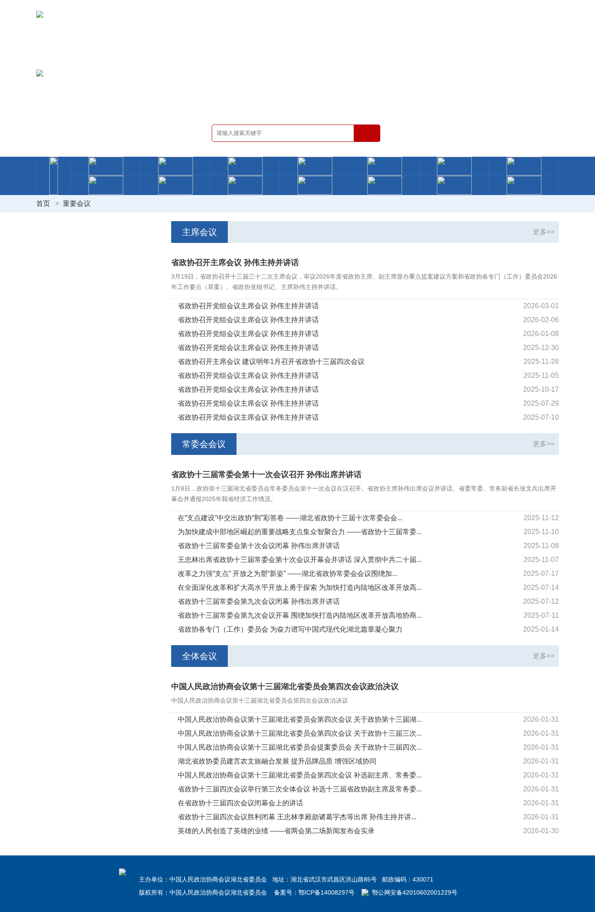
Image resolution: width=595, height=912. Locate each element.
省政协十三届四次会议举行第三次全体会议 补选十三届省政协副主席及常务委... (300, 789)
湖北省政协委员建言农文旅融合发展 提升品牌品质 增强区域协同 (277, 761)
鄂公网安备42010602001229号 (414, 892)
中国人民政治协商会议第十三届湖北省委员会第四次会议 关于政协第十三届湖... (300, 719)
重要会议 (77, 203)
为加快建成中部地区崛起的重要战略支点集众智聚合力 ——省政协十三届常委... (300, 531)
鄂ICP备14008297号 (326, 892)
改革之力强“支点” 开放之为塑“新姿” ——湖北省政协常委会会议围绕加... (287, 573)
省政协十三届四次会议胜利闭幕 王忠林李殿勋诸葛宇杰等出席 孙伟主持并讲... (297, 817)
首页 (43, 203)
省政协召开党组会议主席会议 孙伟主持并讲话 (248, 306)
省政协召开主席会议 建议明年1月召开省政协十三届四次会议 (271, 361)
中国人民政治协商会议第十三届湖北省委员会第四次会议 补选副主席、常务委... (300, 775)
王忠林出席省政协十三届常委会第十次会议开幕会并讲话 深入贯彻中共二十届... (300, 559)
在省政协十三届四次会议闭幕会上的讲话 (240, 803)
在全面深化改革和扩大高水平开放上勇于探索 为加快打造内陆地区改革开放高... (300, 587)
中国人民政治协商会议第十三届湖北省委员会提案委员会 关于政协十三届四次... (300, 747)
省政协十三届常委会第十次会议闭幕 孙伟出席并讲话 (259, 545)
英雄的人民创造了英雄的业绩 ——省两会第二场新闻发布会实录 (276, 831)
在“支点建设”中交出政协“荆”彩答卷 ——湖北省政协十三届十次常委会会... (290, 518)
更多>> (543, 232)
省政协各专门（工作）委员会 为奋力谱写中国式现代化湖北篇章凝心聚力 (290, 629)
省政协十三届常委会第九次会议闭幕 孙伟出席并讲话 (259, 601)
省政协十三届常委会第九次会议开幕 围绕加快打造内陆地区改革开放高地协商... (300, 615)
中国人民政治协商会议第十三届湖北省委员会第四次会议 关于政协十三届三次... (300, 733)
